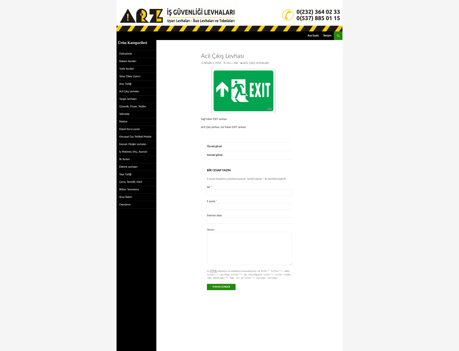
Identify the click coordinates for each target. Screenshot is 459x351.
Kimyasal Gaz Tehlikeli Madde (135, 137)
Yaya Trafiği (125, 174)
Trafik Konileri (126, 69)
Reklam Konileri (127, 61)
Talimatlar (124, 114)
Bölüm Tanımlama (129, 189)
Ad (209, 187)
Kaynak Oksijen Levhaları (132, 144)
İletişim (327, 35)
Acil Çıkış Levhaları (256, 63)
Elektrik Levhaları (128, 167)
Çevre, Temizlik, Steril (130, 182)
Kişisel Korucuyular (129, 129)
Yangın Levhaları (128, 99)
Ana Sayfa (313, 35)
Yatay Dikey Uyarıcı (129, 76)
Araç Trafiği (125, 84)
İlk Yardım (124, 159)
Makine (123, 121)
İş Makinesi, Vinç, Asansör (133, 152)
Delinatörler (125, 54)
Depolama (125, 204)
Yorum (210, 230)
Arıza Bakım (125, 197)
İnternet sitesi (214, 215)
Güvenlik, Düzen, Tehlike (132, 106)
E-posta (212, 201)
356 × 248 (232, 63)
